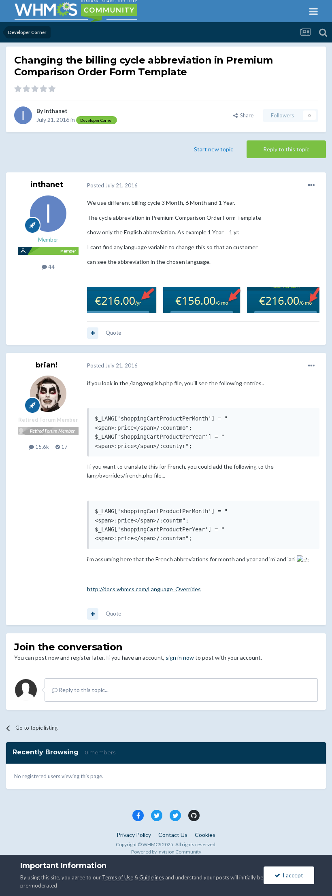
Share (245, 115)
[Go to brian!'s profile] (48, 394)
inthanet (56, 110)
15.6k (41, 447)
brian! (46, 365)
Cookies (205, 834)
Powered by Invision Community (166, 852)
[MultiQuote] (92, 333)
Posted (112, 185)
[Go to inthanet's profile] (23, 115)
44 (51, 266)
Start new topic (213, 149)
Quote (113, 332)
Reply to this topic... (83, 689)
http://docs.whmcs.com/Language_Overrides (144, 589)
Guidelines (151, 877)
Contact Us (172, 834)
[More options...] (311, 185)
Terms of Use (117, 877)
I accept (291, 875)
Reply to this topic (286, 149)
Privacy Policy (134, 834)
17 (64, 447)
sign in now (180, 657)
